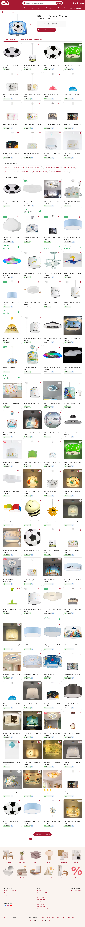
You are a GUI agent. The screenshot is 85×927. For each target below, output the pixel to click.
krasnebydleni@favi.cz (12, 890)
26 (19, 74)
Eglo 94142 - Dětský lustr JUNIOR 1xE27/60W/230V (59, 521)
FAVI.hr (64, 917)
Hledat (59, 3)
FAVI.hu (59, 917)
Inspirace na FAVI (42, 897)
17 (60, 588)
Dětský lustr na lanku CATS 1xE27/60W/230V (16, 94)
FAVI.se (74, 917)
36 (40, 712)
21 (19, 588)
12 (40, 181)
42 (40, 282)
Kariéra (6, 895)
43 (19, 471)
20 (80, 471)
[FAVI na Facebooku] (5, 905)
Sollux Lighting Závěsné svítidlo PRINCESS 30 (37, 338)
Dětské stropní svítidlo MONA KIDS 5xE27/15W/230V (18, 521)
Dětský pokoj (49, 877)
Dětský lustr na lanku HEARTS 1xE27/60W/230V (38, 124)
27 (60, 412)
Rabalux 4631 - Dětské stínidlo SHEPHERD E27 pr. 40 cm (60, 433)
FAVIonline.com (8, 917)
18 (40, 103)
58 (80, 181)
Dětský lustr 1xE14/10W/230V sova (74, 733)
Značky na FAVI (41, 895)
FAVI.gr (43, 920)
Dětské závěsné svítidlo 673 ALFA (13, 367)
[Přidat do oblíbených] (80, 45)
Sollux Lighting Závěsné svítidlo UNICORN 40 (37, 273)
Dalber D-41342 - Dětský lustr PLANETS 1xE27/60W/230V (41, 733)
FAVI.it (69, 917)
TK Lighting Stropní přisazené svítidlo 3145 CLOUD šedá (60, 609)
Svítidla (25, 8)
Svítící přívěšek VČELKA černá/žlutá (34, 521)
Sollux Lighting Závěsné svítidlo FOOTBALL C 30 (38, 65)
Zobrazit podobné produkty (46, 30)
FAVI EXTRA (40, 904)
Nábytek (5, 8)
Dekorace (12, 8)
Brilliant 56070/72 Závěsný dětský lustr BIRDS (16, 403)
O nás (39, 890)
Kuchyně (44, 8)
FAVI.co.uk (32, 920)
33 (40, 742)
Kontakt (6, 892)
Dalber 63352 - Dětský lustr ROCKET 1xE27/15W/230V (60, 580)
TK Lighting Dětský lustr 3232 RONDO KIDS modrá (18, 302)
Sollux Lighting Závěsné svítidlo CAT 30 (55, 302)
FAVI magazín (41, 899)
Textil (19, 8)
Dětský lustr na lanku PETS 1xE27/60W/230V (37, 94)
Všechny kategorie (75, 8)
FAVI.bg (38, 920)
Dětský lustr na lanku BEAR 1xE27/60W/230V (57, 124)
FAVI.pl (49, 917)
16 (40, 74)
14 (80, 103)
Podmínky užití (41, 906)
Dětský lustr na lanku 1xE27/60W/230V (55, 94)
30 (19, 133)
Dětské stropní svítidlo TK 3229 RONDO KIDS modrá (39, 821)
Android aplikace (77, 890)
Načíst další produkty (41, 834)
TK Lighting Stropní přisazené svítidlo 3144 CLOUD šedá (19, 237)
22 (80, 317)
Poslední (50, 839)
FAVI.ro (54, 917)
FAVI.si (48, 920)
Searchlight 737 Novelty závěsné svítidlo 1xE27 (57, 273)
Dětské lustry (13, 12)
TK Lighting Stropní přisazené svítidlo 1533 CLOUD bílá (40, 202)
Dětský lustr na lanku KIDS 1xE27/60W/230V (16, 153)
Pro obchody (40, 902)
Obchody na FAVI (42, 892)
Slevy (76, 877)
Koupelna (51, 8)
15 (19, 742)
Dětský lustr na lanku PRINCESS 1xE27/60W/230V (18, 124)
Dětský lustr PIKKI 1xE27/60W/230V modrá (56, 462)
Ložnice (65, 8)
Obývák (58, 8)
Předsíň (63, 877)
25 (60, 771)
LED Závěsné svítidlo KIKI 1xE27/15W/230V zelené (18, 609)
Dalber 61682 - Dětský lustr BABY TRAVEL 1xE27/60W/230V (41, 491)
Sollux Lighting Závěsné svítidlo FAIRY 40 (36, 609)
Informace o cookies (43, 909)
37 (19, 412)
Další (41, 839)
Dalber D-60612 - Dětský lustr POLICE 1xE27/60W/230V (19, 433)
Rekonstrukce (35, 8)
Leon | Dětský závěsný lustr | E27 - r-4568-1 (16, 338)
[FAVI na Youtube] (11, 905)
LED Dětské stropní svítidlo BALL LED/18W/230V (38, 550)
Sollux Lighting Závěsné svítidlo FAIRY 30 (36, 403)
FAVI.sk (44, 917)
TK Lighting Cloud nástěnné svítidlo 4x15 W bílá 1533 (18, 491)
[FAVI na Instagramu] (8, 905)
